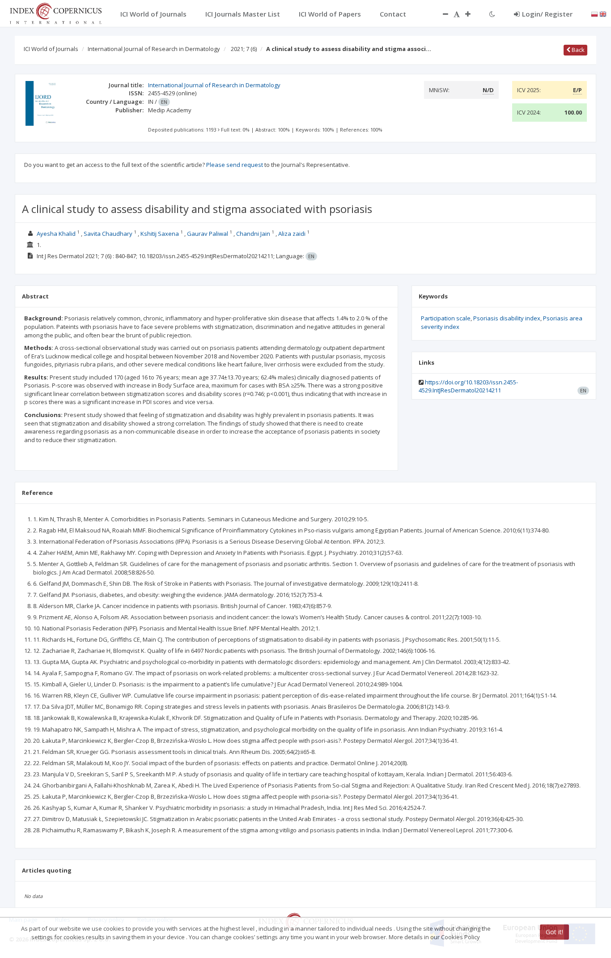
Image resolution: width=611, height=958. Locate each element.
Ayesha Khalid (56, 234)
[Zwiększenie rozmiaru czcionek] (472, 14)
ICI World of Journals (51, 49)
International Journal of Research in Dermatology (154, 49)
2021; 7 (244, 49)
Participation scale (446, 318)
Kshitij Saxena (159, 234)
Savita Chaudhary (108, 234)
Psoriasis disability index (506, 318)
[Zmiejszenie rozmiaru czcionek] (441, 14)
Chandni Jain (253, 234)
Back (577, 50)
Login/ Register (547, 13)
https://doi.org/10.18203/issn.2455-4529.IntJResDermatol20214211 (468, 386)
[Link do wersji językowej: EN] (603, 13)
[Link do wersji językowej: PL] (594, 13)
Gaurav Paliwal (207, 234)
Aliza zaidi (292, 234)
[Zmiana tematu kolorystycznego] (492, 14)
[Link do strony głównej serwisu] (55, 13)
